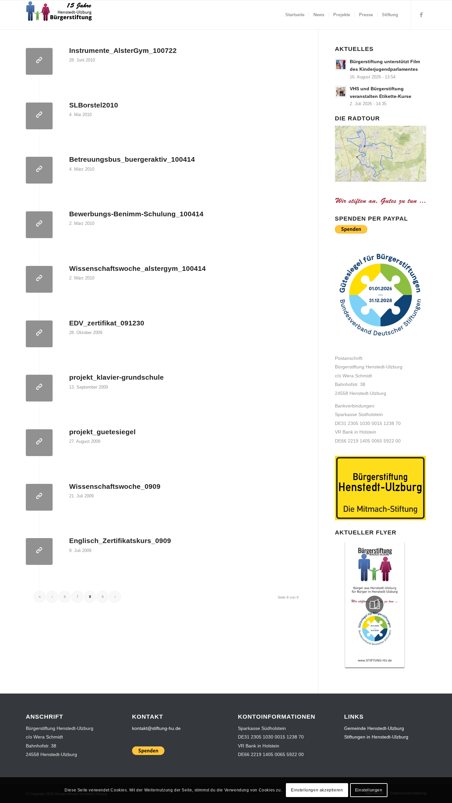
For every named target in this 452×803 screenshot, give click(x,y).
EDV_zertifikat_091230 (106, 323)
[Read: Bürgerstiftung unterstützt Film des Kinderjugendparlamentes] (341, 64)
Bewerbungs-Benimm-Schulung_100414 (136, 214)
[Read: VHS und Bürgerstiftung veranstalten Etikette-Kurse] (341, 92)
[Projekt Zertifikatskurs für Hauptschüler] (39, 333)
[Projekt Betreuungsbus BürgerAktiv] (39, 170)
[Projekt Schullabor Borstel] (39, 116)
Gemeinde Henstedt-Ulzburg (374, 728)
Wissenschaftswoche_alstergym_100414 (137, 268)
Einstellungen (369, 790)
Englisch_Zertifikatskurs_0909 (120, 540)
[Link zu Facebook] (421, 15)
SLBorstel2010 (93, 105)
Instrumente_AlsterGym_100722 (123, 50)
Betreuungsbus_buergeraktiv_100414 (132, 159)
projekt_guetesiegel (102, 432)
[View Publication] (374, 604)
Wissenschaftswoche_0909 (114, 486)
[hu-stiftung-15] (60, 14)
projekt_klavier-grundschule (116, 377)
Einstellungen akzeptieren (317, 790)
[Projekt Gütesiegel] (39, 442)
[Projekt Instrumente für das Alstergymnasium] (39, 61)
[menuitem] (295, 14)
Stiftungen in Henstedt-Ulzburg (376, 737)
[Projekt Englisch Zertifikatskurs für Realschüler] (39, 551)
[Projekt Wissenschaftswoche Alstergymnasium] (39, 279)
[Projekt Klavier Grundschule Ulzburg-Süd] (39, 388)
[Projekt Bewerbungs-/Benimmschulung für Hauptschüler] (39, 224)
